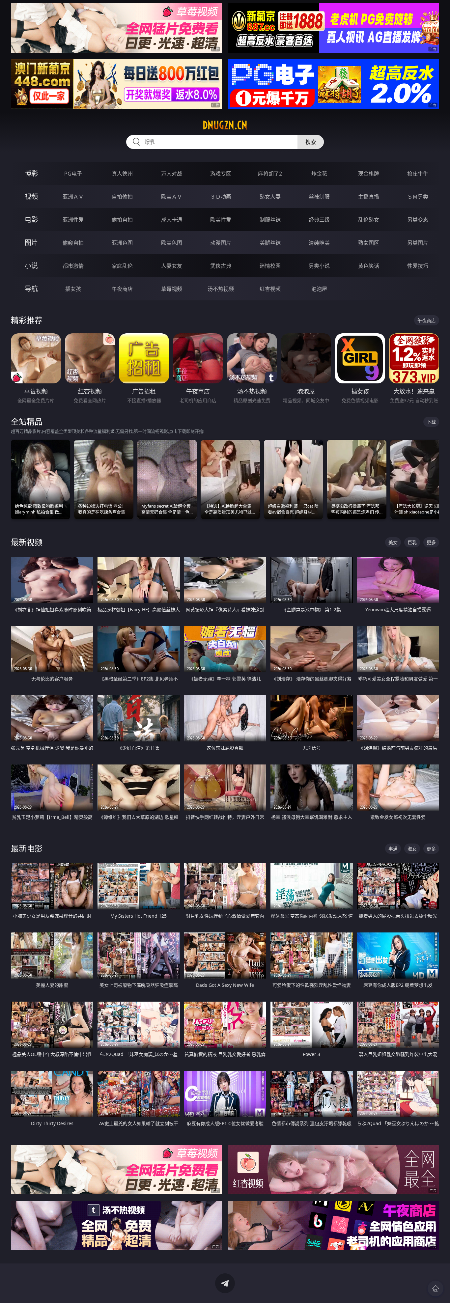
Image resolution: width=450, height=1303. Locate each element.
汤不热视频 (221, 288)
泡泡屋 (319, 288)
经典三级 (319, 219)
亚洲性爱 (73, 219)
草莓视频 (171, 288)
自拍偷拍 (122, 196)
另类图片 (417, 242)
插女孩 (73, 288)
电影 (31, 219)
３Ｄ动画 (220, 196)
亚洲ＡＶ (73, 196)
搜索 (310, 142)
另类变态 (417, 219)
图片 (31, 242)
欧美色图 (171, 242)
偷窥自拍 (73, 242)
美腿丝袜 (270, 242)
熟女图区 (368, 242)
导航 (31, 288)
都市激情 (73, 265)
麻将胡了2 (270, 173)
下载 (431, 422)
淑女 (412, 849)
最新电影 (26, 848)
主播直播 (368, 196)
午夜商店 (122, 288)
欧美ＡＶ (171, 196)
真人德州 (122, 173)
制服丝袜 (270, 219)
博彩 (31, 173)
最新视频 (26, 542)
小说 (31, 265)
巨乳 (412, 542)
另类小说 (319, 265)
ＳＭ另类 (417, 196)
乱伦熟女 (368, 219)
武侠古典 (220, 265)
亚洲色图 (122, 242)
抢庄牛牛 (417, 173)
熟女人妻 (270, 196)
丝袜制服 (319, 196)
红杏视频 (270, 288)
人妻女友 (171, 265)
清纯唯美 (319, 242)
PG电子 (73, 173)
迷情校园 (270, 265)
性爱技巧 (417, 265)
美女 (393, 542)
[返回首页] (435, 1288)
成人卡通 (171, 219)
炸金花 (319, 173)
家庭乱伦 (122, 265)
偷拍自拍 (122, 219)
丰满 (393, 849)
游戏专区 (220, 173)
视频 (31, 196)
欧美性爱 (220, 219)
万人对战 (171, 173)
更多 (431, 542)
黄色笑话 (368, 265)
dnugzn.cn (225, 125)
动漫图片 (220, 242)
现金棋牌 (368, 173)
